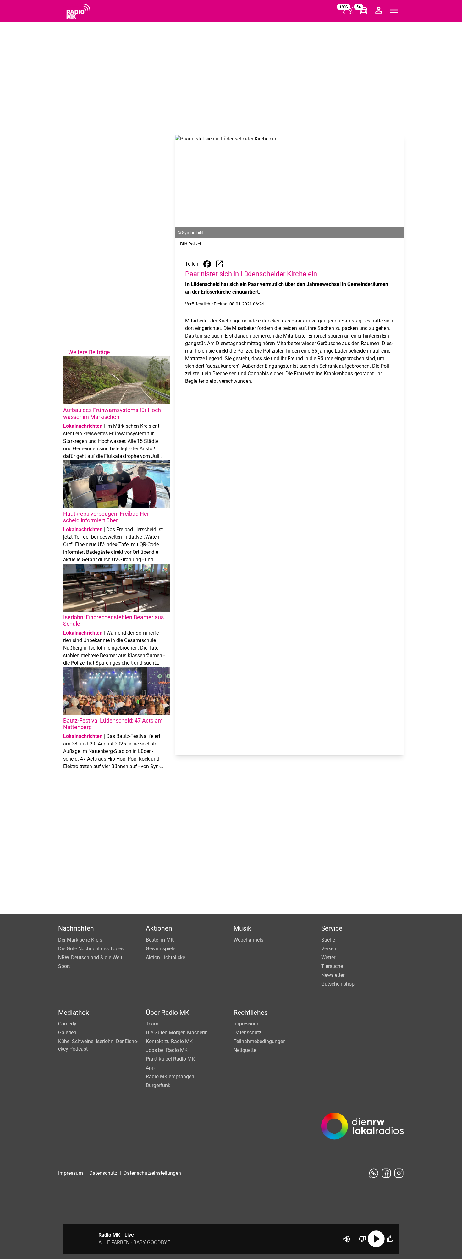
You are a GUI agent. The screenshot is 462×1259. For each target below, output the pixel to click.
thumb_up (390, 1239)
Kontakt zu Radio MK (169, 1041)
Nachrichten (76, 928)
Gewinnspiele (160, 949)
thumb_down (362, 1239)
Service (331, 928)
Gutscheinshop (338, 984)
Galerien (67, 1033)
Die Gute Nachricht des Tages (91, 949)
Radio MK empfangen (170, 1077)
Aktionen (159, 928)
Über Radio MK (167, 1012)
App (150, 1068)
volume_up (346, 1239)
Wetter (328, 957)
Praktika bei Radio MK (170, 1059)
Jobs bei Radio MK (167, 1050)
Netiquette (245, 1050)
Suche (328, 940)
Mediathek (73, 1012)
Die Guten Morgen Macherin (177, 1033)
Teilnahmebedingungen (260, 1041)
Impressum (246, 1024)
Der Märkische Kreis (80, 940)
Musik (242, 928)
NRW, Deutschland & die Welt (90, 957)
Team (152, 1024)
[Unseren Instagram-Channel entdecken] (399, 1173)
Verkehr (329, 949)
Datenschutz (247, 1033)
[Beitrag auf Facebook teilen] (207, 264)
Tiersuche (332, 966)
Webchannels (248, 940)
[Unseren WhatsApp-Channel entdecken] (374, 1173)
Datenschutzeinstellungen (152, 1173)
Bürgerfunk (158, 1085)
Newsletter (332, 975)
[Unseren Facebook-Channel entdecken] (386, 1173)
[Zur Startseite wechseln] (78, 11)
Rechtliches (251, 1012)
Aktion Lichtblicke (165, 957)
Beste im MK (160, 940)
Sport (64, 966)
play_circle (376, 1239)
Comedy (67, 1024)
